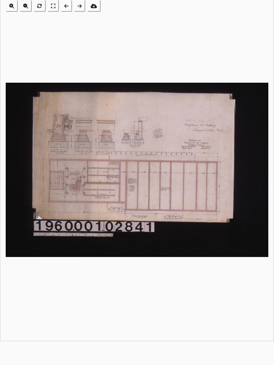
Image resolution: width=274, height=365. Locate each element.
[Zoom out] (26, 6)
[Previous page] (66, 6)
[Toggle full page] (53, 6)
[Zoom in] (12, 6)
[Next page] (79, 6)
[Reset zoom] (40, 6)
